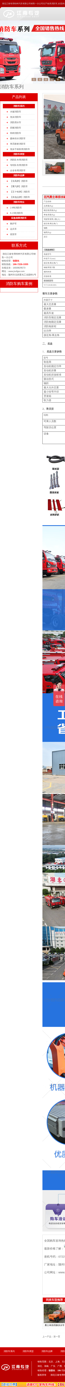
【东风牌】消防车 (19, 181)
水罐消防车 (15, 112)
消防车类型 (18, 154)
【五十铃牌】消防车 (20, 192)
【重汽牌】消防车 (19, 186)
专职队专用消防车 (19, 165)
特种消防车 (15, 133)
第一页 (56, 1336)
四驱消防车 (15, 128)
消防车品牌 (18, 175)
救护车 (13, 223)
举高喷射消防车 (18, 144)
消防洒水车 (15, 122)
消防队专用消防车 (19, 160)
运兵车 (13, 229)
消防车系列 (18, 106)
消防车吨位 (18, 202)
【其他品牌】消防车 (20, 197)
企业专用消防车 (18, 170)
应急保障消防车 (19, 218)
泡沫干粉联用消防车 (20, 149)
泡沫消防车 (15, 117)
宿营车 (13, 234)
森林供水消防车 (18, 138)
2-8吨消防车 (16, 208)
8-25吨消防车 (16, 213)
